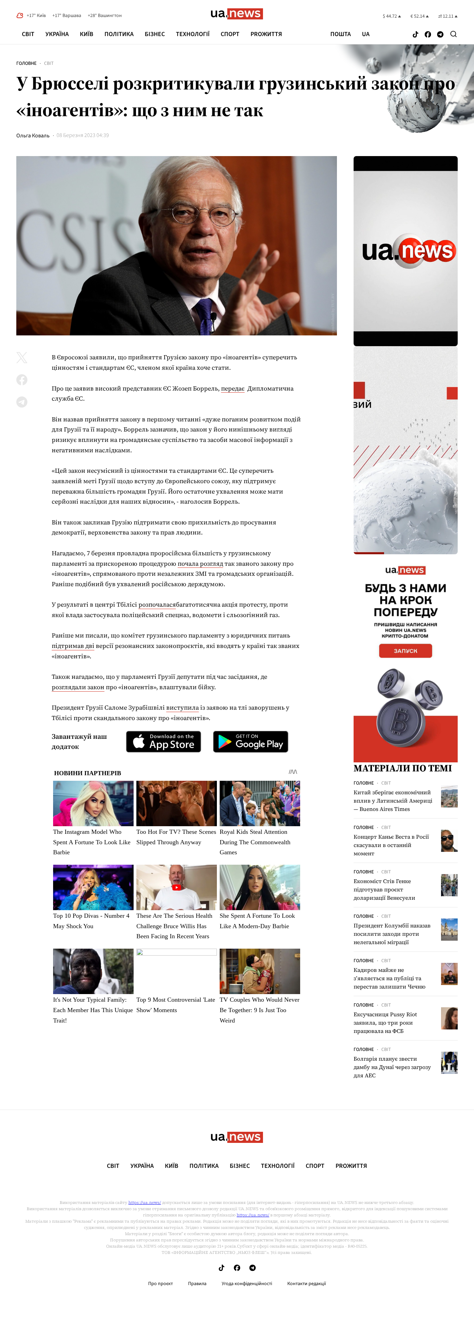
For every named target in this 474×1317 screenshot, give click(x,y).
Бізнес (155, 34)
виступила (182, 707)
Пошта (340, 34)
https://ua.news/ (144, 1202)
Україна (57, 34)
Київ (86, 34)
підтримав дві (73, 645)
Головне (26, 63)
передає (233, 388)
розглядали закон (78, 687)
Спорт (230, 34)
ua (366, 34)
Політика (119, 34)
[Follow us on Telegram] (440, 35)
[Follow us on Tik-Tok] (415, 35)
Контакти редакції (306, 1283)
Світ (28, 34)
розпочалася (157, 604)
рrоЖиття (266, 34)
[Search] (453, 34)
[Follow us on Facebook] (427, 35)
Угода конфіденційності (247, 1283)
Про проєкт (160, 1283)
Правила (197, 1283)
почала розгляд (200, 563)
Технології (193, 34)
